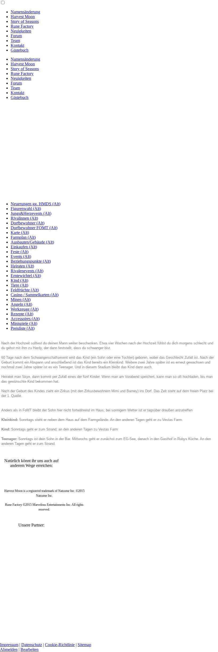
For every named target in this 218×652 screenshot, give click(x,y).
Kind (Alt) (19, 280)
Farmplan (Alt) (23, 237)
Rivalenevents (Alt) (27, 271)
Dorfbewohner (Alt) (27, 223)
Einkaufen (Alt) (24, 247)
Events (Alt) (21, 256)
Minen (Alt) (21, 299)
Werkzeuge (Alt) (25, 309)
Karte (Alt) (20, 232)
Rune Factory (22, 26)
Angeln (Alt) (21, 304)
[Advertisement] (109, 141)
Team (15, 40)
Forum (16, 36)
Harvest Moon (23, 16)
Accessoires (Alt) (25, 318)
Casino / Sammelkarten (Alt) (34, 294)
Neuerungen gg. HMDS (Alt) (35, 204)
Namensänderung (25, 12)
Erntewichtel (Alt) (26, 275)
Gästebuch (19, 50)
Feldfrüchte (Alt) (25, 290)
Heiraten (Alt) (22, 266)
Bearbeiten (29, 649)
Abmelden (9, 649)
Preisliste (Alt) (23, 328)
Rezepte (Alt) (22, 314)
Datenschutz (31, 644)
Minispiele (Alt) (24, 323)
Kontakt (17, 45)
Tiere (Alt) (19, 285)
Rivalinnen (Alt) (24, 218)
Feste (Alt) (19, 251)
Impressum (9, 644)
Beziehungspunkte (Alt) (31, 261)
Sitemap (84, 644)
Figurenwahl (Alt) (26, 208)
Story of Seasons (25, 21)
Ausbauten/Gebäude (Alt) (32, 242)
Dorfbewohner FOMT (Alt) (34, 227)
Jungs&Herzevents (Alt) (31, 213)
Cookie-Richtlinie (60, 644)
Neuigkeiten (21, 31)
